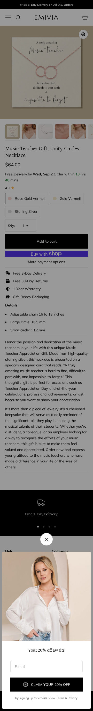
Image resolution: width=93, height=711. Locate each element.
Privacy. (73, 698)
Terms (60, 698)
